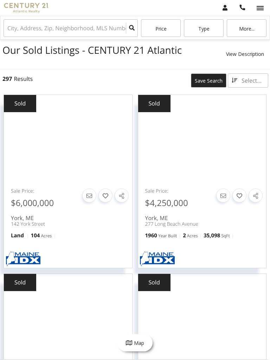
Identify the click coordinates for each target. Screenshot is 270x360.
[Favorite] (105, 195)
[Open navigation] (260, 8)
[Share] (122, 195)
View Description (245, 54)
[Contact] (89, 195)
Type (204, 28)
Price (161, 28)
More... (247, 28)
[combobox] (8, 28)
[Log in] (225, 8)
